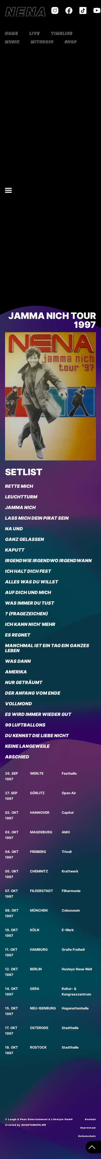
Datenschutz (87, 1136)
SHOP (71, 42)
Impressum (88, 1127)
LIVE (34, 33)
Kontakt (90, 1119)
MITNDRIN (42, 42)
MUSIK (12, 42)
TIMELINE (62, 33)
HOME (11, 33)
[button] (8, 190)
